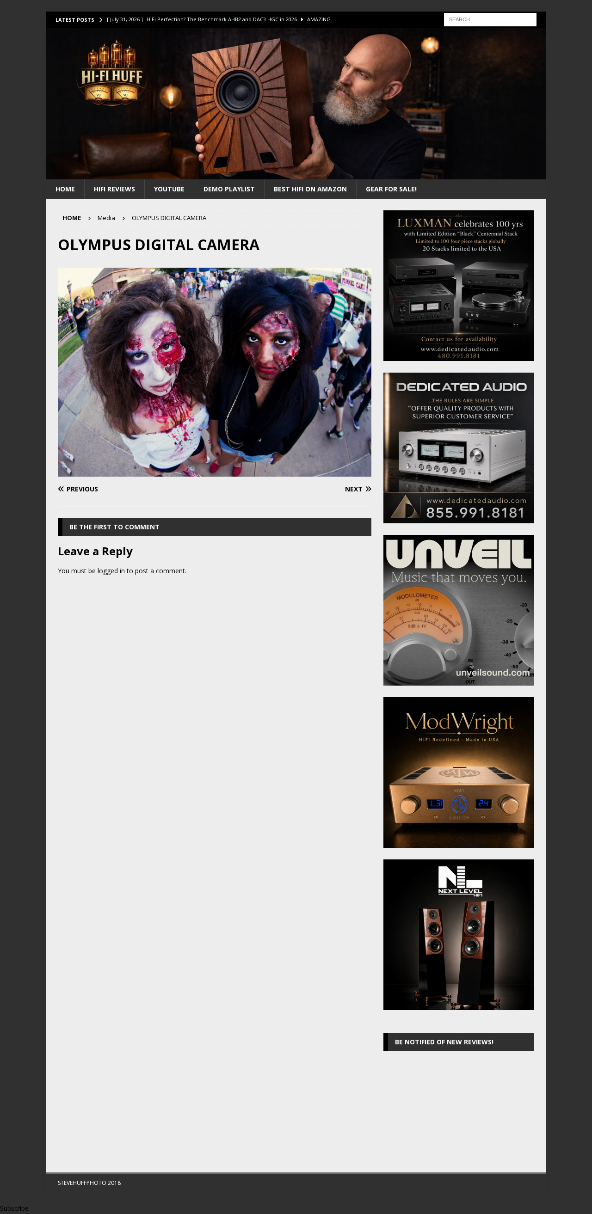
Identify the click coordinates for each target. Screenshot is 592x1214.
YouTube (169, 188)
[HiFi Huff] (296, 173)
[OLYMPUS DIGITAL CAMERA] (214, 471)
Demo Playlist (229, 188)
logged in (111, 570)
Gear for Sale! (391, 188)
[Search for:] (490, 18)
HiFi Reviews (114, 188)
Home (65, 188)
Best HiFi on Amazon (310, 188)
